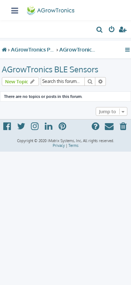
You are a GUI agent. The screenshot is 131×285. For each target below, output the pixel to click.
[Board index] (51, 9)
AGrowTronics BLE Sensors (50, 69)
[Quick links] (127, 50)
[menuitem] (100, 30)
